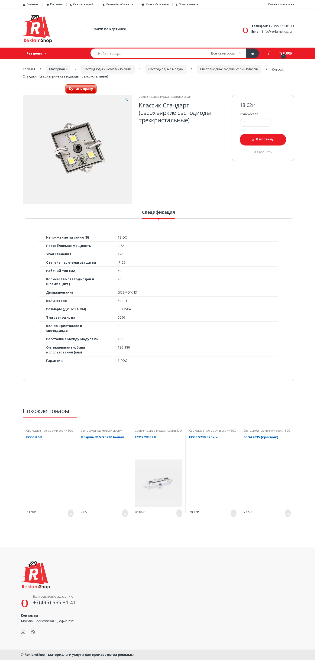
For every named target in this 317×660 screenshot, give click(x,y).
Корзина (56, 4)
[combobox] (148, 53)
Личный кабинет (118, 4)
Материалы (58, 69)
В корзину (265, 139)
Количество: (249, 114)
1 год (122, 360)
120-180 (124, 347)
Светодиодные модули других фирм (101, 432)
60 (119, 271)
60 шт (122, 300)
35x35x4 (124, 309)
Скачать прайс (84, 4)
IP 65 (121, 262)
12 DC (122, 237)
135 (120, 339)
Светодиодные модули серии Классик (229, 69)
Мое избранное (157, 4)
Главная (33, 4)
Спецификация (158, 212)
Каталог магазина (281, 4)
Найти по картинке (109, 29)
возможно (127, 292)
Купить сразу (81, 89)
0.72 (121, 245)
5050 (121, 317)
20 (119, 279)
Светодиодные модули (166, 69)
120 (120, 254)
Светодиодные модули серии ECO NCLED (49, 432)
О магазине (187, 4)
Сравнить (264, 152)
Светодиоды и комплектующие (108, 69)
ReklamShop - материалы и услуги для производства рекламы (79, 654)
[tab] (158, 214)
